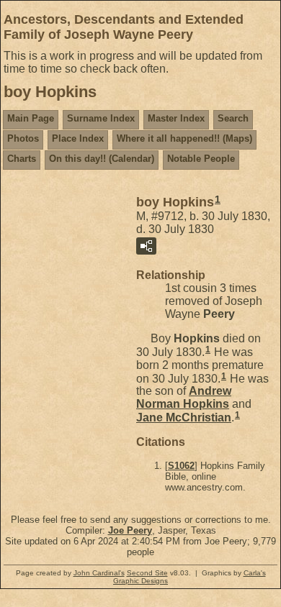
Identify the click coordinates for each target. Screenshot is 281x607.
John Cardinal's (99, 573)
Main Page (30, 118)
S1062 (181, 465)
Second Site (147, 573)
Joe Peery (130, 530)
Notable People (201, 158)
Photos (23, 138)
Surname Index (101, 118)
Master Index (176, 118)
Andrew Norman (183, 397)
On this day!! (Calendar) (101, 158)
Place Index (78, 138)
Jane (183, 417)
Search (233, 118)
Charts (21, 158)
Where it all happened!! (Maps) (184, 138)
